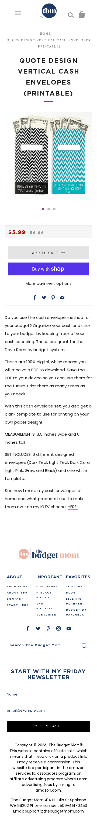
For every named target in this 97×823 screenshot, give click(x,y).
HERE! (73, 506)
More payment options (49, 283)
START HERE (18, 605)
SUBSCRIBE (46, 614)
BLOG (71, 592)
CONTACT (15, 599)
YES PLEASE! (48, 726)
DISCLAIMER (47, 586)
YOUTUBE (74, 586)
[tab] (43, 209)
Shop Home (17, 586)
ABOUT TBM (17, 592)
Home (45, 33)
